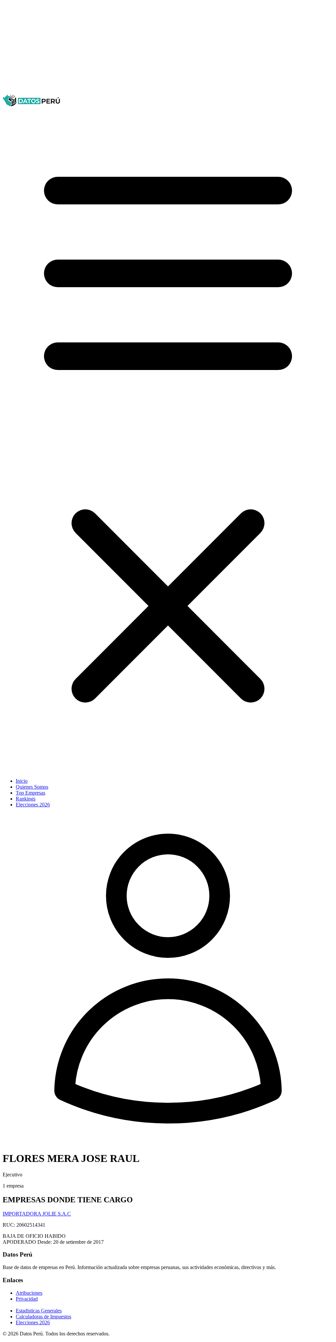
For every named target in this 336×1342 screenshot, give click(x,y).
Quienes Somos (32, 787)
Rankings (25, 798)
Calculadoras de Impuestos (43, 1316)
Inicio (22, 781)
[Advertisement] (168, 49)
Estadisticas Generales (39, 1310)
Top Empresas (30, 793)
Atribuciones (29, 1293)
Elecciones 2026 (33, 804)
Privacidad (27, 1299)
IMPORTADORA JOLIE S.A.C (37, 1213)
